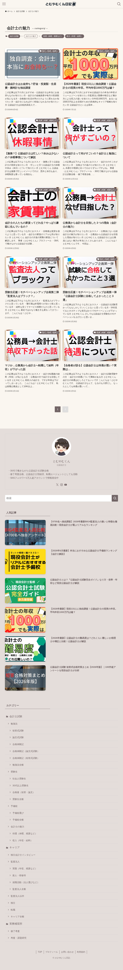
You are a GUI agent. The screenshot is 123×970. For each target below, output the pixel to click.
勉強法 (14, 723)
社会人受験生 (19, 778)
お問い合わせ (67, 952)
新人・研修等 (19, 875)
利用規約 (81, 952)
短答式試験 (18, 730)
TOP (40, 952)
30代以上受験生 (20, 785)
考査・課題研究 (18, 938)
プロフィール (51, 952)
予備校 (14, 806)
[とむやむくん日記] (61, 4)
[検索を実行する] (115, 498)
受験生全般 (18, 799)
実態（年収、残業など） (24, 868)
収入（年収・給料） (74, 36)
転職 (13, 910)
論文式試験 (18, 737)
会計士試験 (14, 36)
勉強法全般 (18, 765)
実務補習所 (15, 923)
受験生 (14, 771)
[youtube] (65, 484)
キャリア (14, 847)
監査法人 (15, 861)
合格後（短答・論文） (23, 792)
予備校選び (18, 813)
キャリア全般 (17, 916)
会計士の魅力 (17, 826)
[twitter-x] (57, 484)
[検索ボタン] (119, 4)
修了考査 (15, 931)
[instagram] (61, 484)
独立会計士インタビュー (23, 855)
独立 (13, 903)
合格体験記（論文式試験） (25, 751)
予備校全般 (18, 819)
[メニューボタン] (4, 4)
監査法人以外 (17, 896)
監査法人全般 (19, 889)
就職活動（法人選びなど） (25, 882)
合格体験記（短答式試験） (25, 758)
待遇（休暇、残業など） (53, 36)
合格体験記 (18, 744)
